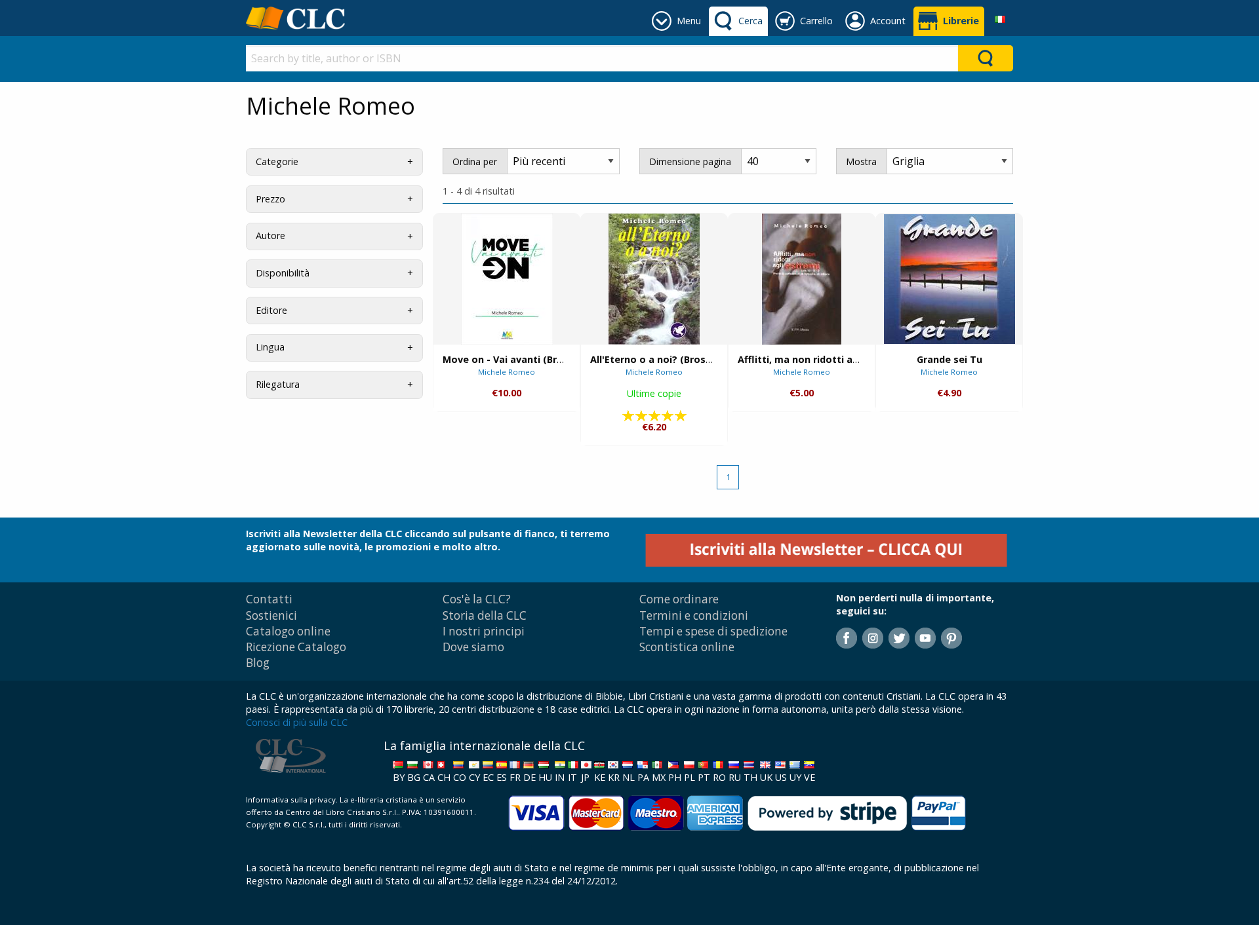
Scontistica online (686, 646)
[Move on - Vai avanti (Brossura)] (507, 279)
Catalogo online (288, 631)
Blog (258, 662)
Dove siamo (473, 646)
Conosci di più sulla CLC (297, 722)
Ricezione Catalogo (296, 646)
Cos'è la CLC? (477, 599)
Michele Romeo (506, 372)
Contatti (269, 599)
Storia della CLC (485, 615)
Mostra (861, 161)
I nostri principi (484, 631)
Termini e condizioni (693, 615)
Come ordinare (679, 599)
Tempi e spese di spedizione (713, 631)
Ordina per (474, 161)
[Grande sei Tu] (949, 279)
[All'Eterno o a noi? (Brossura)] (654, 279)
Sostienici (271, 615)
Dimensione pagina (690, 161)
